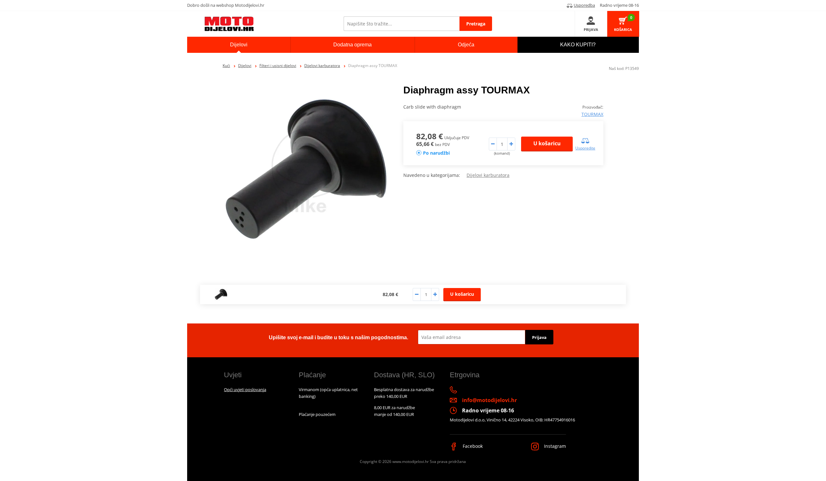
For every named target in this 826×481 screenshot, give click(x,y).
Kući (226, 65)
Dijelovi (244, 65)
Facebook (472, 446)
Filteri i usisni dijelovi (277, 65)
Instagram (554, 446)
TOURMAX (592, 114)
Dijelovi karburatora (322, 65)
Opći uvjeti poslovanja (245, 389)
